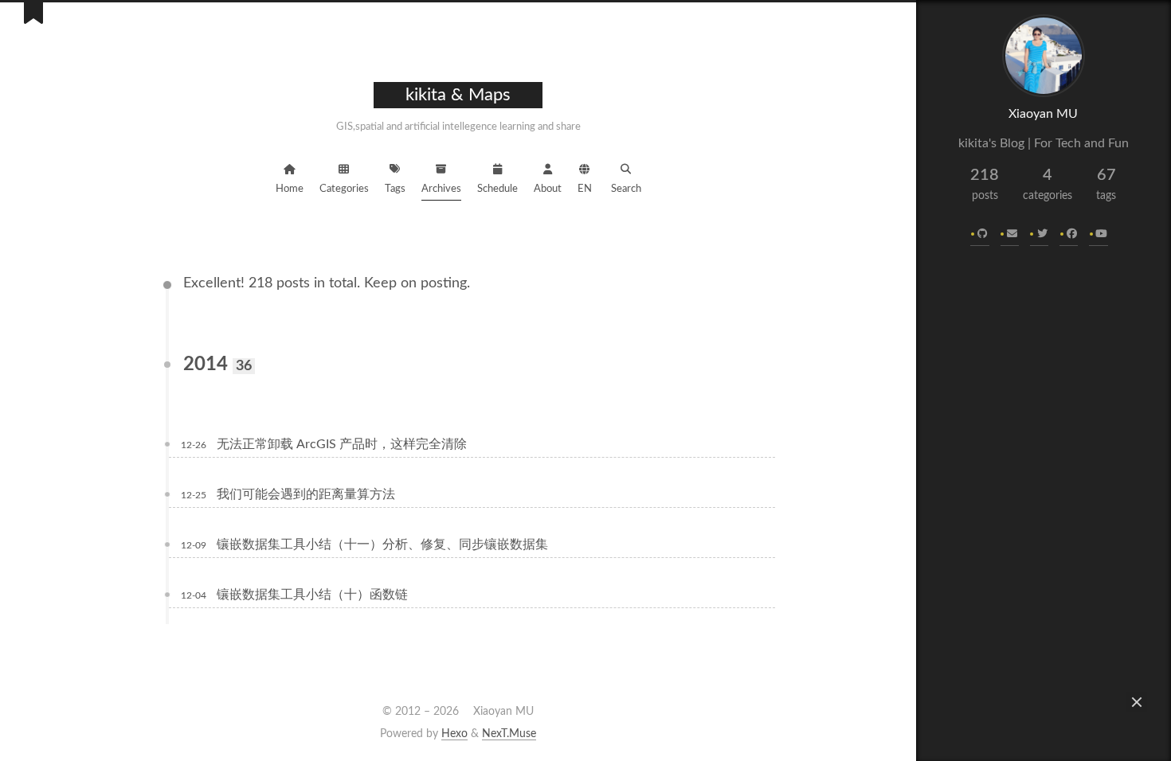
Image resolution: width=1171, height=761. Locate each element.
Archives (441, 189)
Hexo (454, 734)
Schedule (497, 189)
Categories (344, 189)
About (548, 189)
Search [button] (626, 189)
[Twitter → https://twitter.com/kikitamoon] (1039, 235)
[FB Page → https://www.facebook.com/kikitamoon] (1069, 235)
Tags (395, 189)
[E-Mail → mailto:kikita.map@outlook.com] (1010, 235)
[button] (1136, 702)
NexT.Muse (509, 734)
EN (585, 189)
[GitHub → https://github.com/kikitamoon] (980, 235)
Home (290, 189)
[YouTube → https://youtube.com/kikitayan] (1099, 235)
